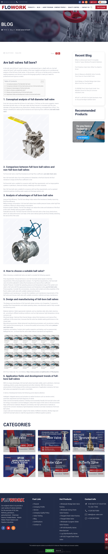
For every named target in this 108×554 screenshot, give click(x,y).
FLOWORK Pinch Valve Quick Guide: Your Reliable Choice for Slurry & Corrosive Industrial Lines (87, 90)
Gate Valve (54, 438)
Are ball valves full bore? (23, 30)
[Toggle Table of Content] (41, 81)
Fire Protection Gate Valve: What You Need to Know (88, 68)
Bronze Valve (88, 438)
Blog (38, 7)
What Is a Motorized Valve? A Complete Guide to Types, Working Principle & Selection (88, 61)
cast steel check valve (50, 174)
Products (31, 7)
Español (103, 2)
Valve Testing (38, 516)
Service (36, 510)
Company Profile (60, 7)
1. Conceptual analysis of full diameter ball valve (17, 84)
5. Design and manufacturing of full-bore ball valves (18, 92)
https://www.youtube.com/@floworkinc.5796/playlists (42, 372)
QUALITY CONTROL (73, 7)
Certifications (38, 522)
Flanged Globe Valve (67, 519)
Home (5, 30)
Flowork (36, 504)
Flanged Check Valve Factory (70, 516)
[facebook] (79, 2)
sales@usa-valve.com (9, 2)
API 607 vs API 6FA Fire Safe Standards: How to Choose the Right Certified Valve (88, 98)
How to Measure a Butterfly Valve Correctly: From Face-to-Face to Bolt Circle (88, 75)
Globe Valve (54, 462)
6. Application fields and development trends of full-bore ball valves (22, 94)
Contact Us (85, 7)
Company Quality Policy (41, 513)
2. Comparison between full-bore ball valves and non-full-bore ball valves (24, 86)
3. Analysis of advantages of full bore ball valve (17, 88)
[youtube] (83, 2)
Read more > (19, 445)
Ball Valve (19, 438)
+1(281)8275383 (22, 2)
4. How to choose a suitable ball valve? (15, 90)
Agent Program (48, 7)
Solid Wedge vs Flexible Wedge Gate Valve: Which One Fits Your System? (87, 82)
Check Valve (19, 462)
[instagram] (86, 2)
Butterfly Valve (89, 462)
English (94, 2)
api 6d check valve (51, 287)
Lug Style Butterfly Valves (69, 533)
